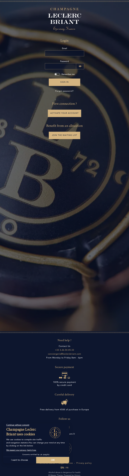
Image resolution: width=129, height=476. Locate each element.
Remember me (68, 75)
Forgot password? (64, 91)
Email (64, 49)
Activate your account (64, 113)
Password (64, 62)
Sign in (64, 82)
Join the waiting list (64, 135)
